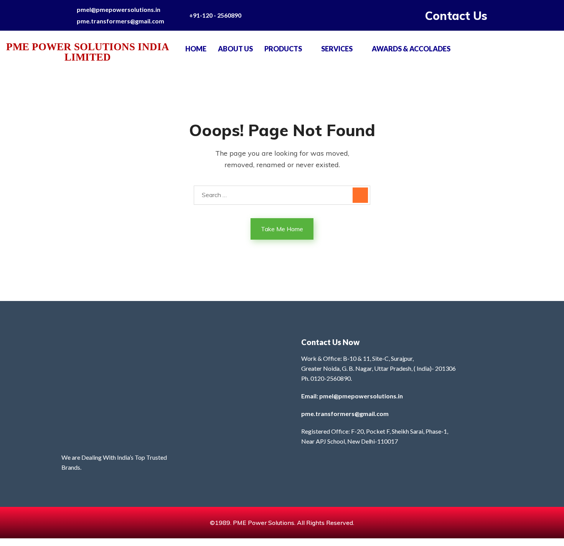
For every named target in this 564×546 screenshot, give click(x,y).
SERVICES (337, 48)
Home (195, 48)
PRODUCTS (283, 48)
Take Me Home (282, 229)
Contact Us (456, 15)
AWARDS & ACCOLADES (411, 48)
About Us (235, 48)
